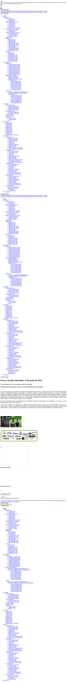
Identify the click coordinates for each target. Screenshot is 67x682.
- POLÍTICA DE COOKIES (13, 501)
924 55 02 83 (27, 2)
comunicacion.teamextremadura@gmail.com (10, 498)
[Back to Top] (2, 1)
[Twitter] (1, 4)
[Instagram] (1, 7)
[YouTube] (1, 8)
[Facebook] (1, 6)
